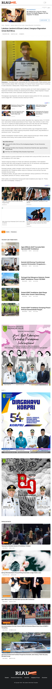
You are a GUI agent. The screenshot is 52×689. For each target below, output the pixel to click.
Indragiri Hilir (6, 595)
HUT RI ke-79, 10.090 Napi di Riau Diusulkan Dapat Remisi (19, 151)
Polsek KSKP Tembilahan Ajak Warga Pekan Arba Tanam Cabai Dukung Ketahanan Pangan (34, 293)
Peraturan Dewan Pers (16, 677)
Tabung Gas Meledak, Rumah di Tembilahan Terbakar (16, 546)
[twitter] (5, 235)
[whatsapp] (8, 235)
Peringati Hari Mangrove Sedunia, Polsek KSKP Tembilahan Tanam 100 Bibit (35, 278)
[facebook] (3, 235)
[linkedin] (13, 235)
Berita (7, 232)
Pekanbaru (7, 25)
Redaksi (7, 677)
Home (3, 25)
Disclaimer (44, 677)
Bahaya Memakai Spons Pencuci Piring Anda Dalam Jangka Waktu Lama (21, 572)
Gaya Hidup (5, 569)
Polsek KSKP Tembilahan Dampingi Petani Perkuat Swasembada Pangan (35, 308)
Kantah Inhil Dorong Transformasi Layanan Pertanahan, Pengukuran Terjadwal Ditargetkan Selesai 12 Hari (34, 263)
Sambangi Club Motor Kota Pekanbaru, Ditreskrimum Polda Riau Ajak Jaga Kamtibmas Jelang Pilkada (26, 148)
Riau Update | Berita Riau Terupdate (30, 682)
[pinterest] (11, 235)
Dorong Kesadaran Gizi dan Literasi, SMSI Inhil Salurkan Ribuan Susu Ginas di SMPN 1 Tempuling (25, 627)
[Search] (47, 3)
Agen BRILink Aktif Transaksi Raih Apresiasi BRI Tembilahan (33, 248)
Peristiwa (5, 542)
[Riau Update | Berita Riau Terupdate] (9, 3)
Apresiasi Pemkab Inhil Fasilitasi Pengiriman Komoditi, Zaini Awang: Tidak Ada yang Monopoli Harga (25, 655)
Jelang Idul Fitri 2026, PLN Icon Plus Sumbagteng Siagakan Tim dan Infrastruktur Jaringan (25, 144)
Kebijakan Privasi (35, 677)
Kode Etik (26, 677)
